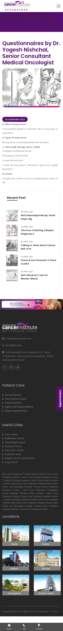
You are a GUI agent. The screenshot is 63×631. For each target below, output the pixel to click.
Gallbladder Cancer (15, 438)
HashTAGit (53, 611)
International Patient (15, 398)
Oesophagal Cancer (15, 442)
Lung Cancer (11, 462)
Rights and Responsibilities (19, 406)
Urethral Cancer (13, 454)
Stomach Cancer (13, 446)
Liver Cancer (11, 434)
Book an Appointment (16, 410)
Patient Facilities (13, 402)
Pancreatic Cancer (14, 450)
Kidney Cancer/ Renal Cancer (20, 458)
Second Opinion (13, 394)
